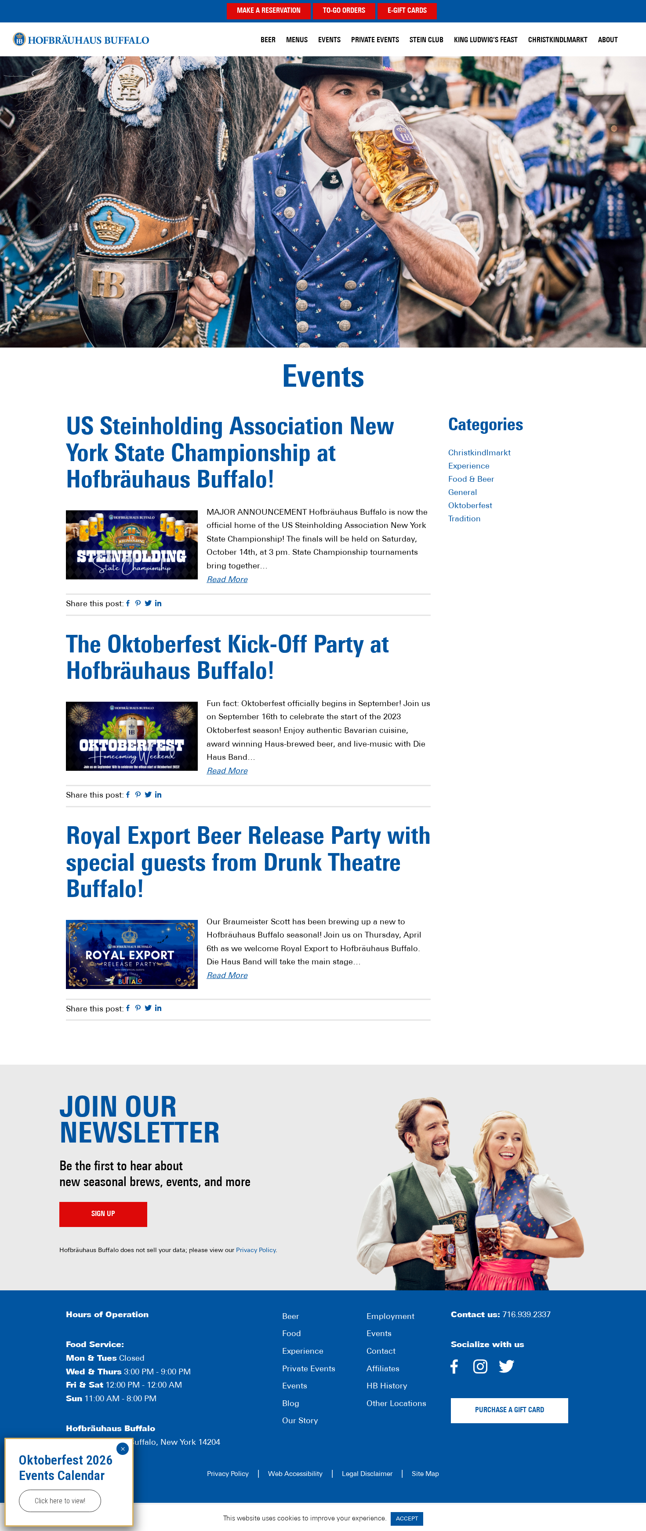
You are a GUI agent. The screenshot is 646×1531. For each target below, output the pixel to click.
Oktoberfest (470, 506)
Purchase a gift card (509, 1410)
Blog (290, 1404)
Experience (469, 467)
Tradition (464, 520)
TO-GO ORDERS (344, 11)
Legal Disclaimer (367, 1474)
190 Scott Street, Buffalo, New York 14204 (143, 1443)
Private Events (308, 1370)
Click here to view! (60, 1501)
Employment (390, 1317)
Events (294, 1387)
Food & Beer (471, 480)
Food (291, 1334)
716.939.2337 (526, 1315)
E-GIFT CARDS (407, 11)
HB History (387, 1387)
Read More (227, 580)
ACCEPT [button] (407, 1519)
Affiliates (383, 1370)
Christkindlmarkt (479, 454)
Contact (381, 1352)
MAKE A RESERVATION (269, 11)
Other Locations (396, 1404)
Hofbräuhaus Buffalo (81, 39)
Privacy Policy (256, 1250)
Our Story (300, 1421)
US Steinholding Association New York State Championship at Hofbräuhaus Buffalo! (230, 455)
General (462, 493)
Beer (290, 1317)
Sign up (103, 1214)
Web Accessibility (295, 1474)
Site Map (425, 1474)
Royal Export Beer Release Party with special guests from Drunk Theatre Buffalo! (248, 864)
